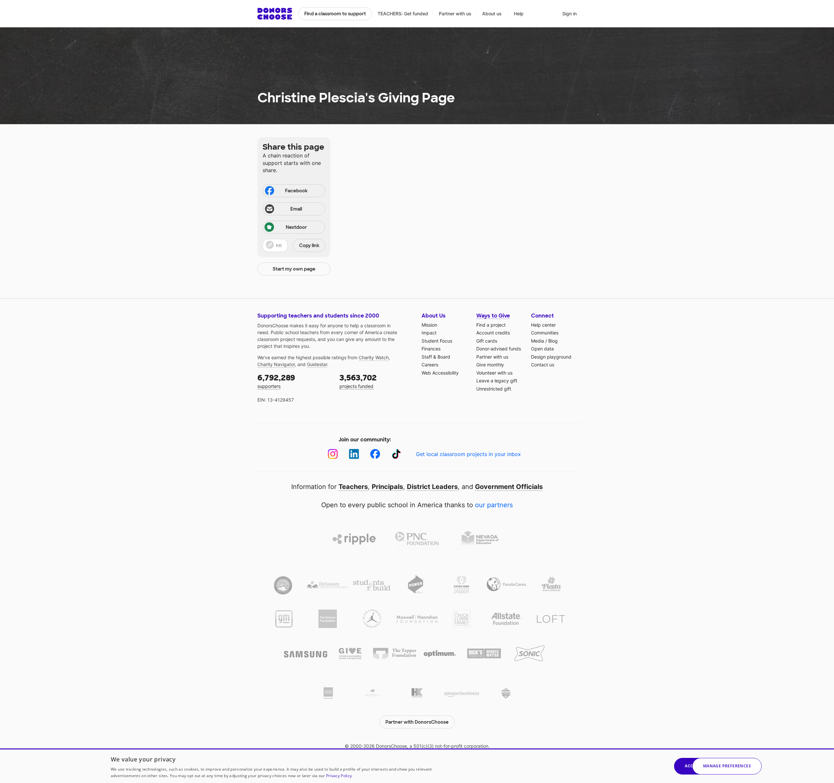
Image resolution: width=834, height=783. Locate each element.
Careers (430, 364)
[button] (294, 245)
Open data (542, 348)
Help (519, 13)
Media (537, 341)
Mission (429, 325)
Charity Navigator (276, 364)
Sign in (569, 13)
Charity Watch (374, 357)
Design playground (551, 357)
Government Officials (509, 487)
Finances (431, 348)
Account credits (493, 332)
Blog (553, 341)
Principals (387, 487)
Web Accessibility (440, 373)
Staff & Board (436, 357)
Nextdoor (296, 227)
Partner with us (455, 13)
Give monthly (490, 364)
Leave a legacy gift (496, 380)
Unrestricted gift (493, 389)
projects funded (358, 381)
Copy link (309, 245)
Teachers (353, 487)
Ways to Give (493, 315)
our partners (494, 505)
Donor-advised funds (498, 348)
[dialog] (417, 765)
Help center (543, 325)
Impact (429, 332)
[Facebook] (375, 454)
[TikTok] (396, 454)
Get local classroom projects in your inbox (468, 454)
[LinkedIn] (354, 454)
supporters (276, 381)
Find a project (491, 325)
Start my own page (294, 269)
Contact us (542, 364)
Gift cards (486, 341)
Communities (544, 332)
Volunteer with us (494, 373)
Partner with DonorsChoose (417, 722)
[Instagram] (333, 454)
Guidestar (317, 364)
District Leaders (432, 487)
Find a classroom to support (335, 14)
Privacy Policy (339, 775)
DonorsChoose (274, 14)
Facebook (296, 191)
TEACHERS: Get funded (403, 13)
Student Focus (437, 341)
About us (492, 13)
